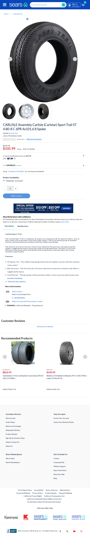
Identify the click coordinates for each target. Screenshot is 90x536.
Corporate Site (59, 462)
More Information (13, 286)
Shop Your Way (59, 474)
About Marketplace (13, 462)
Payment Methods (65, 493)
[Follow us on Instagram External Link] (81, 531)
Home (6, 14)
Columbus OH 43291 (16, 171)
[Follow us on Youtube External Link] (74, 531)
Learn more (65, 222)
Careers (56, 458)
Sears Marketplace (14, 454)
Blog (55, 478)
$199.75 (49, 370)
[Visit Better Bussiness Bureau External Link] (11, 531)
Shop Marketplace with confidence (17, 217)
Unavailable (19, 181)
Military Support (60, 466)
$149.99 (51, 372)
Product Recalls (11, 434)
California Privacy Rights (33, 496)
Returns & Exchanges (13, 426)
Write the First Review (34, 139)
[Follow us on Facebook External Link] (60, 531)
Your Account (60, 414)
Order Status (10, 422)
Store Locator (11, 418)
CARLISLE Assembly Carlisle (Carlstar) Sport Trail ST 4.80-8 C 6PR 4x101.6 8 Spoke (40, 127)
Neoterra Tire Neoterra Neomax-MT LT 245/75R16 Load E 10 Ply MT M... (67, 377)
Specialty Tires (18, 14)
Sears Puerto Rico (60, 470)
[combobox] (48, 4)
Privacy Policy (37, 493)
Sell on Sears (10, 458)
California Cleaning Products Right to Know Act (44, 499)
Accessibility (38, 490)
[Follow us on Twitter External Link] (67, 531)
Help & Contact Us (12, 442)
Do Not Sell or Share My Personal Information (44, 502)
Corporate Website (23, 493)
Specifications (22, 226)
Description (9, 226)
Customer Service (13, 414)
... (10, 14)
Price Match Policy (25, 490)
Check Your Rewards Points (64, 422)
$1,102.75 (6, 370)
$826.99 (7, 372)
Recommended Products (17, 338)
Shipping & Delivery (13, 430)
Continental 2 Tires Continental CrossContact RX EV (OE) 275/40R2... (23, 377)
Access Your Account (61, 418)
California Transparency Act (54, 496)
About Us (9, 446)
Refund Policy (65, 490)
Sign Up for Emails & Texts (15, 438)
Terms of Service (52, 490)
